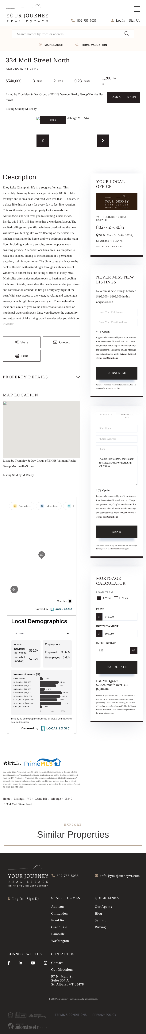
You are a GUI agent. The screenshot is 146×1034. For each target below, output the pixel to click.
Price (100, 609)
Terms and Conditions (107, 358)
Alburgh (56, 798)
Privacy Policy (127, 354)
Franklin (57, 920)
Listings (19, 798)
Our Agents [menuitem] (103, 906)
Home (6, 798)
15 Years (123, 598)
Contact (57, 963)
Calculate (117, 667)
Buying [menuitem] (100, 927)
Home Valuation (94, 44)
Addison (57, 906)
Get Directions (62, 969)
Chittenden (59, 913)
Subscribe (116, 373)
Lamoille (58, 934)
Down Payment (107, 626)
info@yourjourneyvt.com (120, 876)
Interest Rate (106, 643)
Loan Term (104, 592)
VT (29, 798)
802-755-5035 (86, 20)
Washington (60, 941)
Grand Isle (41, 798)
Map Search (53, 44)
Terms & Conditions (71, 1015)
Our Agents (117, 247)
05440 (68, 798)
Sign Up (134, 20)
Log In (120, 20)
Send (116, 531)
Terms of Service (117, 549)
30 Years (106, 598)
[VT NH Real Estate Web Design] (27, 1026)
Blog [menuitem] (98, 913)
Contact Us (102, 247)
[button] (127, 34)
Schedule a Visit (127, 416)
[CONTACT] (123, 97)
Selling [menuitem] (100, 920)
